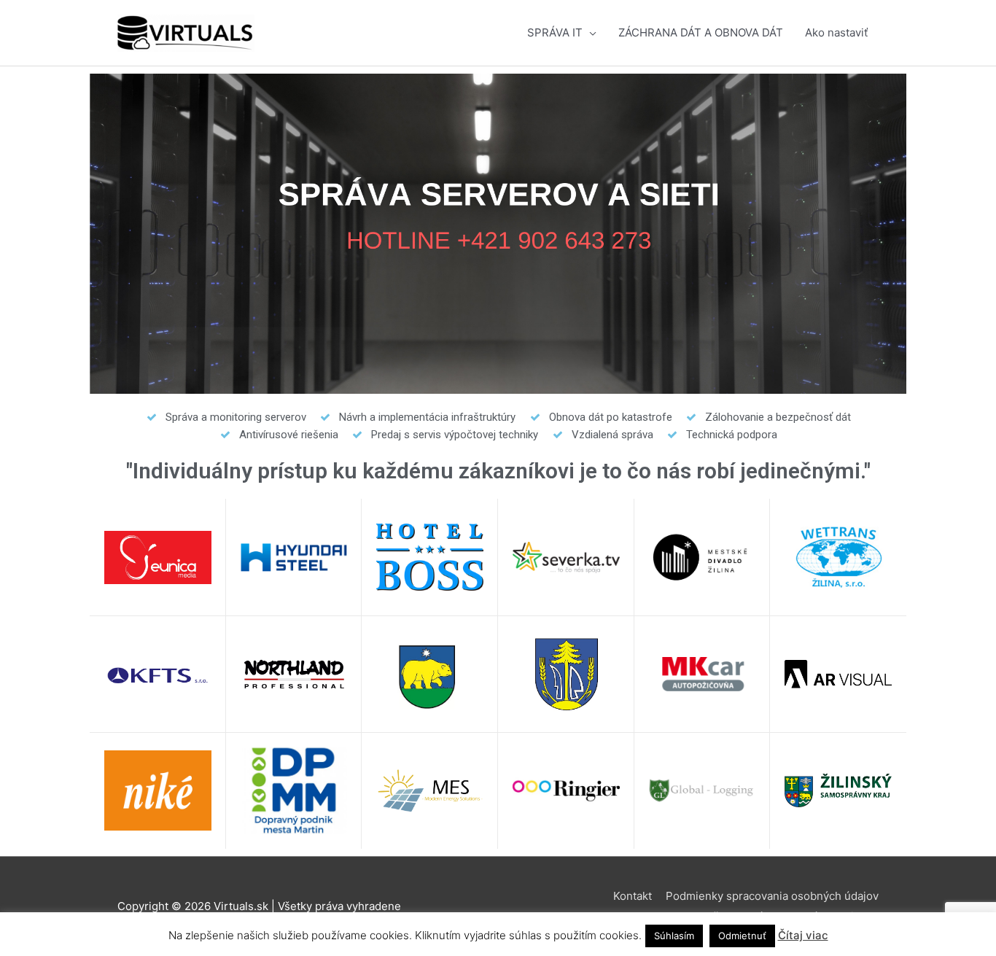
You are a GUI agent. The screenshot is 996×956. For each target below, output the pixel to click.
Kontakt (632, 896)
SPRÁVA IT (555, 32)
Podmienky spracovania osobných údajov (772, 896)
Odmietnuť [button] (742, 935)
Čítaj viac (803, 935)
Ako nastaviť (836, 32)
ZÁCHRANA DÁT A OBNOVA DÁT (700, 32)
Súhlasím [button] (674, 935)
